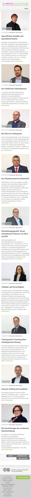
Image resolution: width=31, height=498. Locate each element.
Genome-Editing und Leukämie (14, 389)
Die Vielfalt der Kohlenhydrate (14, 88)
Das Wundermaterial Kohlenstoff (15, 178)
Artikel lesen (18, 61)
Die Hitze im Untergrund (11, 133)
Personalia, (12, 32)
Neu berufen (19, 32)
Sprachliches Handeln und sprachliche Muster (12, 37)
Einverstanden (22, 477)
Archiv (11, 456)
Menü (26, 9)
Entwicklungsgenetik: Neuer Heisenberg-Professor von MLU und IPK (14, 234)
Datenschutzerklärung (8, 484)
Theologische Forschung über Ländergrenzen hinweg (13, 340)
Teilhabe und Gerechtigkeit (12, 287)
